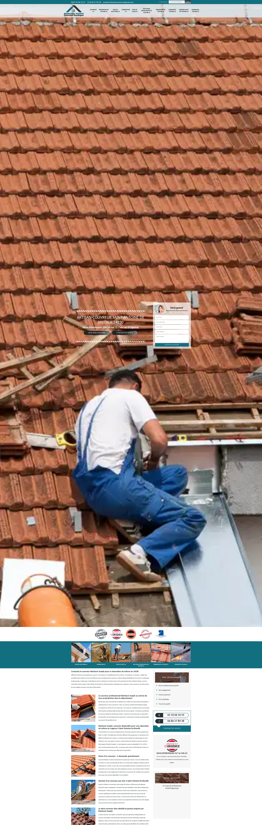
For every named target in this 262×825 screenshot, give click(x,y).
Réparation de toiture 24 (160, 10)
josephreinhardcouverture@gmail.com (118, 2)
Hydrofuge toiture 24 (195, 10)
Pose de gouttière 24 (115, 10)
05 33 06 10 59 (79, 2)
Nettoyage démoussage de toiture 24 (146, 10)
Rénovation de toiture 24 (104, 10)
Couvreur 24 (93, 10)
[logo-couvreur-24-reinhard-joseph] (73, 10)
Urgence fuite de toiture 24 (184, 10)
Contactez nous (125, 333)
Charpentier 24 (126, 10)
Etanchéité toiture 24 (172, 10)
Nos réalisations (96, 333)
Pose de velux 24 (135, 10)
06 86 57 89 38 (95, 2)
